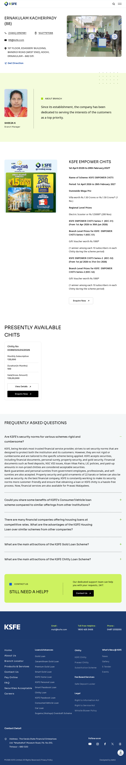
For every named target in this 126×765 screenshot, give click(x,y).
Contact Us (81, 593)
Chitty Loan (40, 692)
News (105, 656)
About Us (10, 655)
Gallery (105, 661)
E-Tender (106, 666)
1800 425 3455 (85, 629)
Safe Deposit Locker (85, 684)
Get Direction (15, 63)
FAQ (7, 682)
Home (8, 650)
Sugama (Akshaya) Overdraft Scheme (53, 713)
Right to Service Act (85, 705)
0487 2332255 (114, 629)
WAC (113, 760)
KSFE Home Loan (43, 677)
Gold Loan (40, 656)
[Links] (12, 626)
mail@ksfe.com (59, 629)
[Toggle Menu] (120, 4)
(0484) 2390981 (17, 33)
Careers (9, 693)
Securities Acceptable (18, 688)
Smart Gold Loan (43, 672)
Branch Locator (14, 661)
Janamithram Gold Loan (47, 661)
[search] (113, 3)
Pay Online (11, 677)
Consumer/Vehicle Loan (47, 703)
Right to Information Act (87, 700)
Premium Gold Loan (45, 666)
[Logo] (10, 3)
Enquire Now (79, 300)
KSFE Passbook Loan (45, 697)
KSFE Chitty (80, 657)
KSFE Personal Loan (45, 682)
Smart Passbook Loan (45, 687)
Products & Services (16, 666)
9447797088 (46, 33)
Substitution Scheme (85, 667)
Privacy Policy (47, 760)
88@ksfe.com (16, 40)
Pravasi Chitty (81, 662)
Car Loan (39, 708)
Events (105, 672)
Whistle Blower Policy (86, 710)
